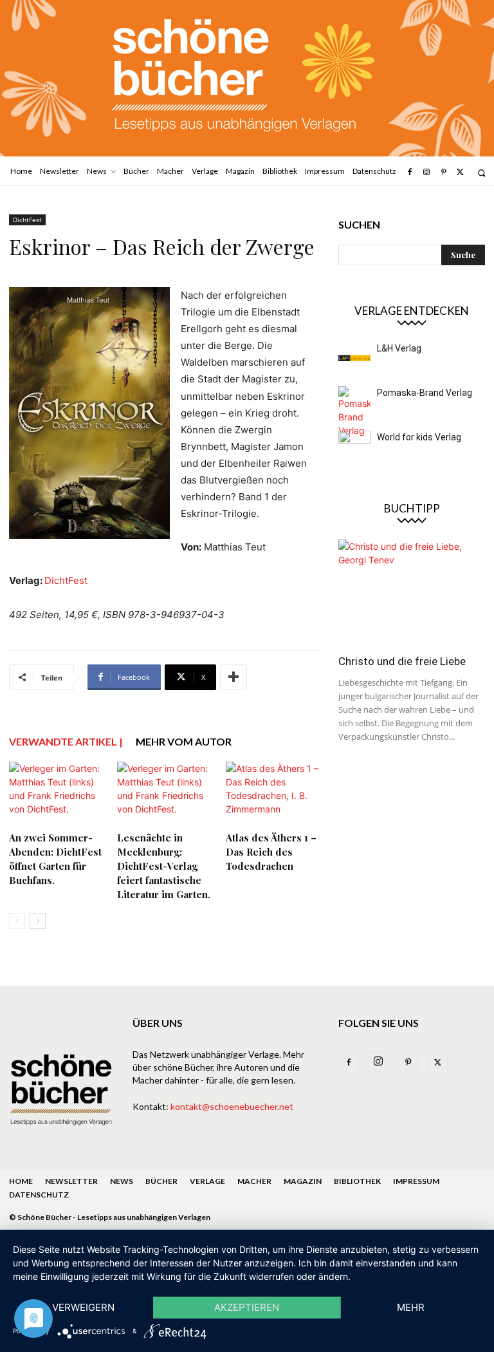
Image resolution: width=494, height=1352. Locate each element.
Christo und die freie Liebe (402, 661)
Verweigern (83, 1307)
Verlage (207, 1181)
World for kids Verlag (419, 437)
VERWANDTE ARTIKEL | (66, 741)
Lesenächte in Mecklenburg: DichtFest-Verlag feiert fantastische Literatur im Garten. (163, 866)
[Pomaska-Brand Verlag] (354, 411)
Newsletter (71, 1181)
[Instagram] (426, 172)
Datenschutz (39, 1194)
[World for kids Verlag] (354, 447)
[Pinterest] (443, 172)
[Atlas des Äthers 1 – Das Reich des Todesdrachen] (273, 794)
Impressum (416, 1181)
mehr (411, 1307)
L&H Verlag (399, 348)
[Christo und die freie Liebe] (411, 593)
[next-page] (38, 921)
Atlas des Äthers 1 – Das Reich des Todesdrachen (271, 851)
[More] (233, 677)
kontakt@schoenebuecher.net (231, 1106)
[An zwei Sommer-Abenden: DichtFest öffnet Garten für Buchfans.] (56, 794)
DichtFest (27, 219)
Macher (254, 1181)
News (121, 1181)
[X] (460, 172)
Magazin (303, 1181)
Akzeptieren (246, 1307)
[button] (481, 172)
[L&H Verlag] (354, 358)
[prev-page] (17, 921)
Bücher (161, 1181)
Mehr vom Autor (184, 741)
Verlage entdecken (411, 310)
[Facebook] (409, 172)
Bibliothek (357, 1181)
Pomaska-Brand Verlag (424, 393)
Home (21, 1181)
